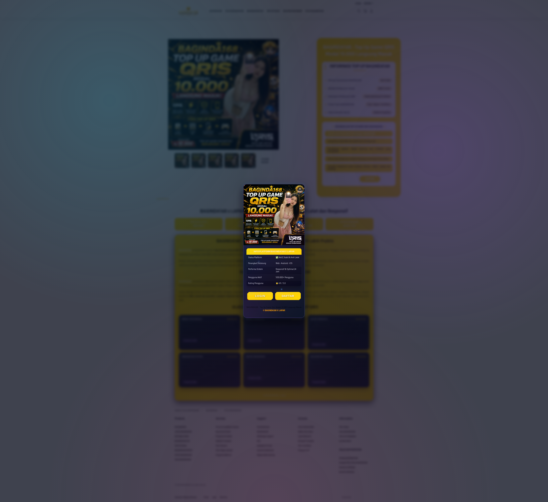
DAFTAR (288, 295)
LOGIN (260, 295)
